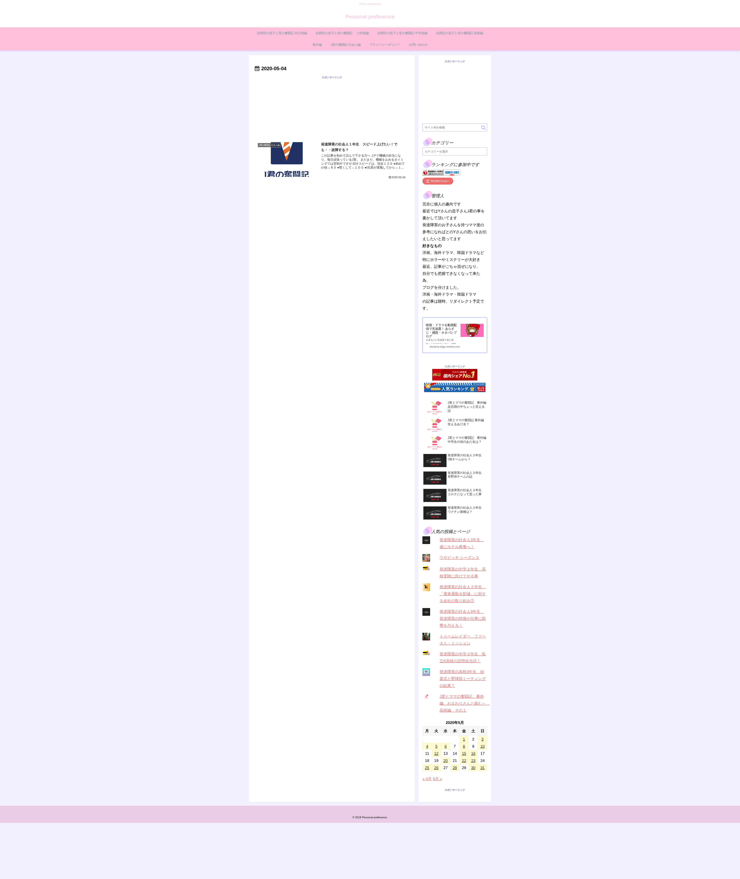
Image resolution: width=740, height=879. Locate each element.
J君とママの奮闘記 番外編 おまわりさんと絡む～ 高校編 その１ (465, 703)
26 (436, 768)
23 (473, 760)
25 (427, 768)
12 (436, 753)
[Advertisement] (332, 107)
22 (464, 760)
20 (445, 760)
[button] (483, 127)
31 (482, 768)
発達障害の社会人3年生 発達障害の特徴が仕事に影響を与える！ (463, 618)
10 (482, 746)
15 (464, 753)
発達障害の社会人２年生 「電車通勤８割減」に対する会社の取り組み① (463, 594)
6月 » (437, 779)
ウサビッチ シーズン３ (459, 557)
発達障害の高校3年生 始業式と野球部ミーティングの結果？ (463, 679)
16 (473, 753)
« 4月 (427, 779)
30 (473, 768)
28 (455, 768)
